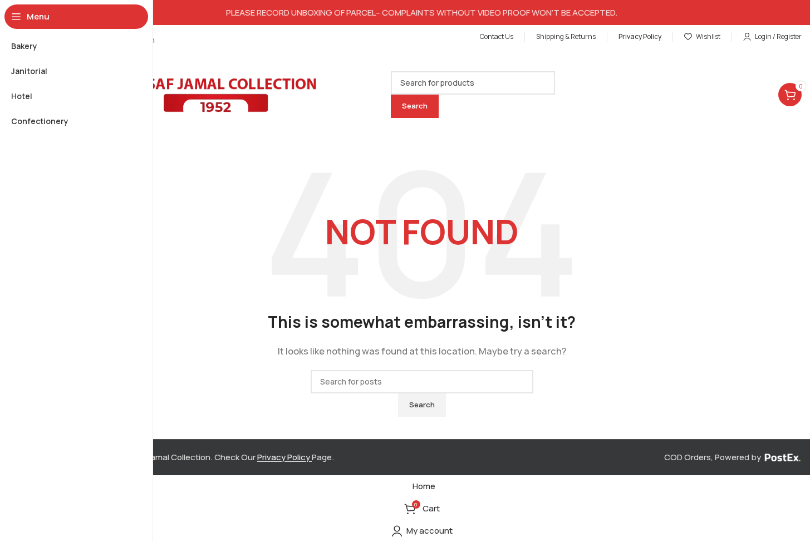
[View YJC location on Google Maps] (421, 82)
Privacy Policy (284, 457)
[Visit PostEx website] (782, 457)
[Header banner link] (421, 12)
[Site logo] (181, 94)
